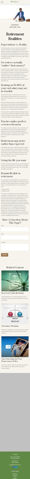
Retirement (15, 473)
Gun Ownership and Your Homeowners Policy (11, 360)
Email (2, 234)
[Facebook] (14, 467)
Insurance (15, 478)
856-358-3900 (16, 457)
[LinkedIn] (16, 467)
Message (3, 242)
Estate (15, 476)
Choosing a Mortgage (10, 326)
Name (2, 225)
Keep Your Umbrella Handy (12, 293)
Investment (15, 475)
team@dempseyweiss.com (15, 464)
